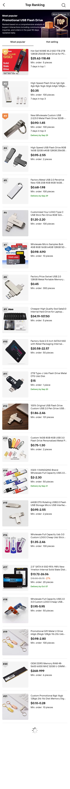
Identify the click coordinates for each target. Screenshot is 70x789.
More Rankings (59, 14)
